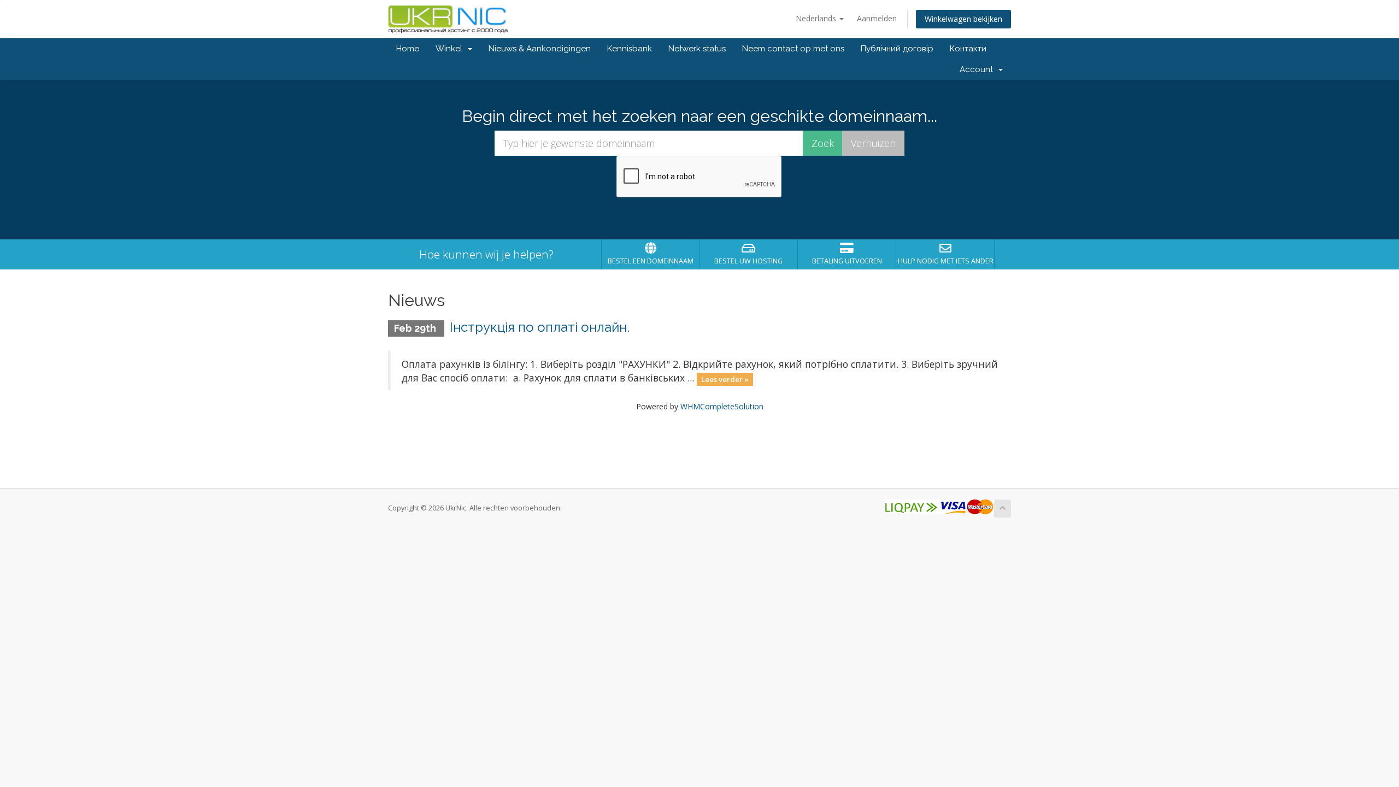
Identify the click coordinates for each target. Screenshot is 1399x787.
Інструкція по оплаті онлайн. (540, 327)
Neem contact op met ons (793, 49)
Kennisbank (629, 49)
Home (407, 49)
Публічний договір (897, 49)
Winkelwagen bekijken (963, 19)
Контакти (968, 49)
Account (978, 69)
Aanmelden (877, 18)
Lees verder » (725, 379)
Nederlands (817, 18)
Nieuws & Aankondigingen (540, 49)
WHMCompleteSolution (721, 406)
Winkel (451, 49)
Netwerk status (697, 49)
